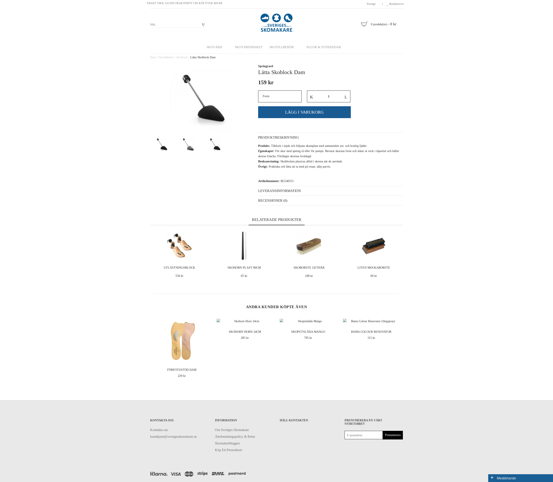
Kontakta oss (159, 430)
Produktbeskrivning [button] (278, 137)
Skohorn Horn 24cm (245, 331)
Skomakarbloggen (227, 443)
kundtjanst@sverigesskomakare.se (173, 436)
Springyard (265, 66)
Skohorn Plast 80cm (244, 267)
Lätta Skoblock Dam (203, 57)
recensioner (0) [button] (272, 200)
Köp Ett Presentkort (228, 450)
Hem (153, 57)
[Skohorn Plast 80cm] (269, 256)
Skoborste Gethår (309, 267)
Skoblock (182, 57)
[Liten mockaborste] (399, 256)
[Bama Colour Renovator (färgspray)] (396, 320)
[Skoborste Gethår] (334, 256)
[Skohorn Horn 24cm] (269, 320)
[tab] (330, 137)
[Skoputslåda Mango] (332, 320)
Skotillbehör (166, 57)
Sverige (371, 3)
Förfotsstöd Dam (181, 369)
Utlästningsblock (179, 267)
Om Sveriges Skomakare (232, 430)
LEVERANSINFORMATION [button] (279, 191)
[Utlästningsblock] (204, 256)
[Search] (202, 24)
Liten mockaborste (374, 267)
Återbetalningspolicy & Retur (235, 436)
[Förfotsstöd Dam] (206, 358)
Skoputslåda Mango (308, 331)
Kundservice (396, 3)
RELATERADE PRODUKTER (276, 219)
